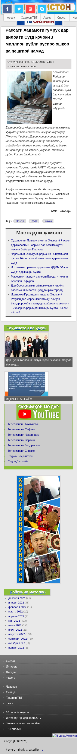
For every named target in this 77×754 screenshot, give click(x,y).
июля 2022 (15, 629)
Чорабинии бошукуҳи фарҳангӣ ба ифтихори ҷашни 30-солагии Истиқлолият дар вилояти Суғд (39, 258)
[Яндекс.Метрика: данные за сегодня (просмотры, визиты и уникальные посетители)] (64, 736)
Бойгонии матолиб (28, 592)
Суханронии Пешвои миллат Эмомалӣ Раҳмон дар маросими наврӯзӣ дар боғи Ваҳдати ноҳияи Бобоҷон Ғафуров (40, 245)
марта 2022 (15, 611)
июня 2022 (15, 625)
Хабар (20, 221)
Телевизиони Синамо (21, 450)
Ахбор (47, 17)
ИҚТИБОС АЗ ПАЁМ (19, 399)
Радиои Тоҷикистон (20, 456)
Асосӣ (11, 17)
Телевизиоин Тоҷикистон (23, 424)
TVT (42, 749)
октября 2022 (16, 643)
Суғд (34, 221)
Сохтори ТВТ (29, 17)
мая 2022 (14, 620)
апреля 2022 (16, 616)
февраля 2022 (17, 607)
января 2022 (16, 602)
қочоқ (48, 221)
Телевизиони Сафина (21, 429)
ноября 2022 (16, 647)
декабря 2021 (16, 598)
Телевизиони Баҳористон (24, 445)
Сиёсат (62, 17)
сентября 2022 (17, 638)
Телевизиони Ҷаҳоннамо (23, 434)
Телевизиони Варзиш (21, 440)
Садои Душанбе (18, 461)
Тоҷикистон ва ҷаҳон (27, 328)
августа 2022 (16, 634)
